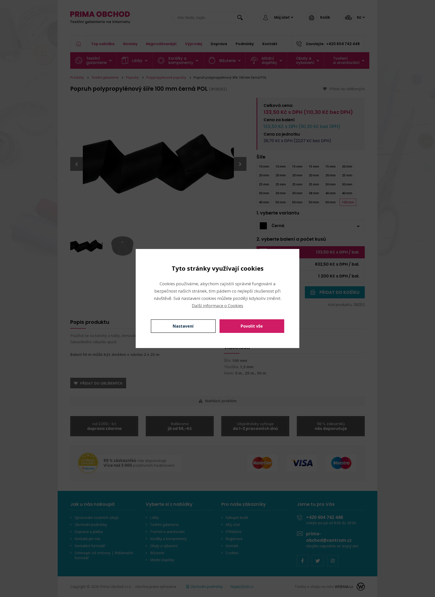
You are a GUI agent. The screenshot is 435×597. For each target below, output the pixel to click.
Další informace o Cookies (217, 305)
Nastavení (183, 326)
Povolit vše (252, 326)
